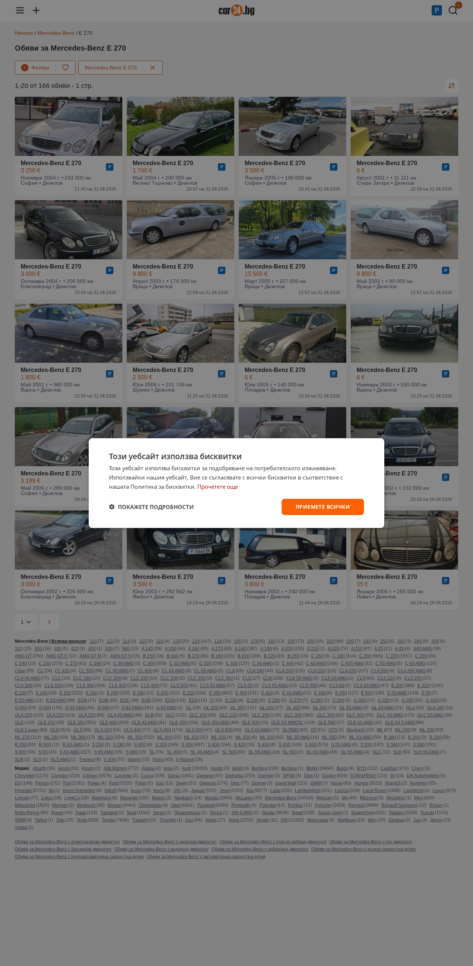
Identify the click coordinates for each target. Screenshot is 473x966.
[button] (151, 507)
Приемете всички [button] (323, 506)
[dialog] (236, 483)
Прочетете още (217, 486)
